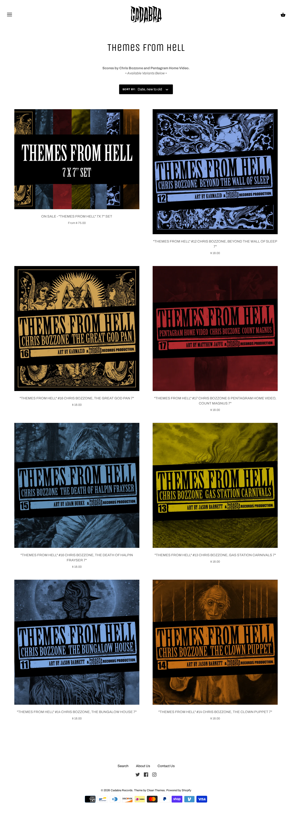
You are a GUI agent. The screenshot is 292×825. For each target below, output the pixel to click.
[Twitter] (138, 774)
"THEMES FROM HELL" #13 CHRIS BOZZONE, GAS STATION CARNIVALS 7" (215, 555)
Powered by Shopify (178, 790)
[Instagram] (154, 774)
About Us (143, 766)
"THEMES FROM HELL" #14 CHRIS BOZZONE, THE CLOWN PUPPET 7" (215, 712)
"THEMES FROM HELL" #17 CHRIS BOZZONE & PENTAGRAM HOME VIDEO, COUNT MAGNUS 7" (215, 400)
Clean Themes (156, 790)
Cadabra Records (122, 790)
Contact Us (166, 766)
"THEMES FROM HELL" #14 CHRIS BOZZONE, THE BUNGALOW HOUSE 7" (77, 712)
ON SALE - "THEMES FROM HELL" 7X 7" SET (76, 216)
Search (123, 766)
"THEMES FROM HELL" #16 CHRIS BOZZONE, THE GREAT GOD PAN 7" (77, 398)
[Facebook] (146, 774)
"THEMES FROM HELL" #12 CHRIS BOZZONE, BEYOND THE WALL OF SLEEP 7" (215, 244)
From (77, 223)
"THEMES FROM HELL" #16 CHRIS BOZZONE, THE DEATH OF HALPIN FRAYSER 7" (77, 557)
